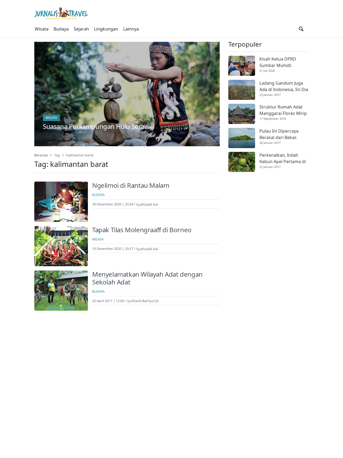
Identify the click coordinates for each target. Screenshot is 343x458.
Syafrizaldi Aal (147, 204)
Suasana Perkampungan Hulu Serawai (98, 126)
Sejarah (81, 29)
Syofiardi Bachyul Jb (143, 300)
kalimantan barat (80, 155)
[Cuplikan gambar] (241, 66)
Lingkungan (106, 29)
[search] (301, 28)
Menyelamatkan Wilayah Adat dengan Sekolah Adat (147, 278)
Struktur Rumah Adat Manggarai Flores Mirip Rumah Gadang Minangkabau (283, 110)
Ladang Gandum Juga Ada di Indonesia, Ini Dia (283, 86)
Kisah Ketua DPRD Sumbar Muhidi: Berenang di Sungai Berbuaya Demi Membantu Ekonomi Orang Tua (280, 62)
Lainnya (131, 29)
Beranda (41, 155)
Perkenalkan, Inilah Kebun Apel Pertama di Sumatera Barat (282, 158)
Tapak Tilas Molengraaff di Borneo (142, 229)
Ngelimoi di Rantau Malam (130, 185)
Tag (57, 155)
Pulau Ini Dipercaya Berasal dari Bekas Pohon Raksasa (279, 134)
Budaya (61, 29)
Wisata (42, 29)
